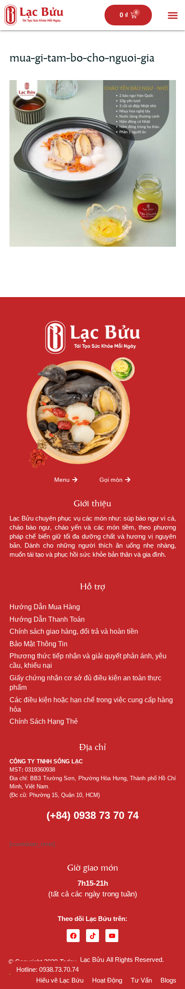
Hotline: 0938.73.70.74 (47, 969)
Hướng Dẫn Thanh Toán (47, 619)
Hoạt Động (107, 980)
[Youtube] (111, 935)
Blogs (168, 980)
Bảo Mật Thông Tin (38, 644)
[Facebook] (73, 935)
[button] (173, 15)
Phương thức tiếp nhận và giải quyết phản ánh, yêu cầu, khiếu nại (87, 660)
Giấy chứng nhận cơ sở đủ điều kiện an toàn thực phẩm (85, 682)
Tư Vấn (141, 980)
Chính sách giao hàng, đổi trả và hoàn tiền (73, 631)
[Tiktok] (92, 935)
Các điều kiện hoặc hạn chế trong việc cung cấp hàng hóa (91, 704)
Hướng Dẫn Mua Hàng (44, 607)
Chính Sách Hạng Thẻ (43, 721)
